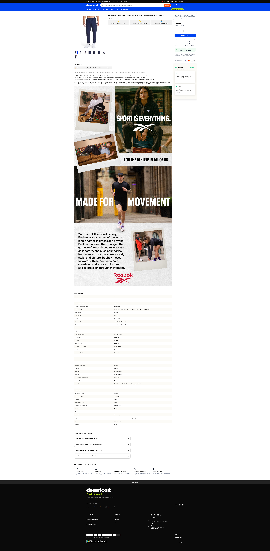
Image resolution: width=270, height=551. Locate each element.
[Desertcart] (92, 5)
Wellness (88, 9)
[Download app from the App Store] (102, 541)
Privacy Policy (179, 537)
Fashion (112, 9)
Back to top (135, 482)
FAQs (182, 542)
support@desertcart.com (157, 523)
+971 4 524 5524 (154, 528)
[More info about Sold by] (194, 39)
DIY (117, 9)
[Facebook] (182, 504)
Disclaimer (180, 540)
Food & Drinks (105, 9)
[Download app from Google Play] (91, 541)
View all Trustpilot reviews (185, 97)
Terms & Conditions (178, 535)
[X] (179, 504)
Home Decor (96, 9)
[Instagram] (176, 504)
